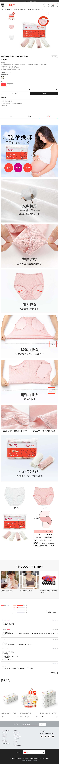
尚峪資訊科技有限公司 (32, 760)
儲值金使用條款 (17, 736)
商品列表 (7, 9)
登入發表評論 (52, 612)
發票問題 (16, 740)
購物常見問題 (17, 732)
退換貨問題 (16, 734)
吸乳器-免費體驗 (17, 745)
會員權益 (16, 741)
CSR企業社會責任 (7, 743)
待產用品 (16, 9)
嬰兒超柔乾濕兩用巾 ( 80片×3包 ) (48, 713)
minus (2, 89)
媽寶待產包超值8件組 (25, 713)
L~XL (3, 85)
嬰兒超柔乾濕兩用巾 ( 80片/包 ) (9, 713)
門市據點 (5, 732)
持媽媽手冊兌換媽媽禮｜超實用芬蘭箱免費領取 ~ (29, 1)
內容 (10, 116)
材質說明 (3, 97)
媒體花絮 (5, 740)
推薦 (48, 116)
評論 (29, 116)
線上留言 (16, 743)
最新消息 (5, 734)
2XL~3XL (10, 85)
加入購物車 (15, 93)
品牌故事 (5, 736)
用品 (11, 9)
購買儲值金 (16, 738)
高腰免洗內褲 (22, 9)
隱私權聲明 (5, 741)
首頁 (2, 9)
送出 (42, 724)
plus (56, 89)
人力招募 (5, 738)
